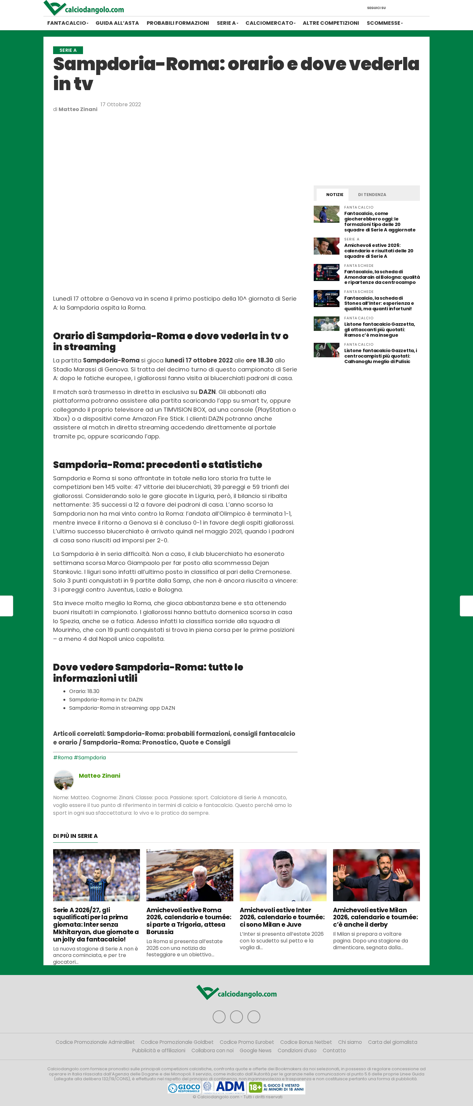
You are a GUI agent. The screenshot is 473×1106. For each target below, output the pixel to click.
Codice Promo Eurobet (247, 1042)
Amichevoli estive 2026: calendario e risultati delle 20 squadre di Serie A (378, 250)
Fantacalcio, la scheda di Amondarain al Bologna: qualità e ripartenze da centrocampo (382, 277)
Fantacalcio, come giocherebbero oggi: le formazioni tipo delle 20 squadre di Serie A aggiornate (380, 221)
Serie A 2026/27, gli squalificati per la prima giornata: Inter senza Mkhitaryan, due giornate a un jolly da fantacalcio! (96, 925)
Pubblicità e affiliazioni (158, 1050)
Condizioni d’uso (297, 1050)
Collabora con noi (212, 1050)
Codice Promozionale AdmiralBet (95, 1042)
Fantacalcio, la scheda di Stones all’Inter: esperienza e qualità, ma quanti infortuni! (379, 303)
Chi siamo (350, 1042)
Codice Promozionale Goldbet (177, 1042)
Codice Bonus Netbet (306, 1042)
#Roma (62, 757)
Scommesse (383, 23)
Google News (256, 1050)
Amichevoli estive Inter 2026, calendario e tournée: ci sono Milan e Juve (282, 917)
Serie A (226, 23)
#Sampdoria (90, 757)
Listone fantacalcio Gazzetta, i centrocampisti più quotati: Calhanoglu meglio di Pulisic (380, 356)
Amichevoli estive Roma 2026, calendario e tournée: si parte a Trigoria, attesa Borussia (188, 921)
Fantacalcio (66, 23)
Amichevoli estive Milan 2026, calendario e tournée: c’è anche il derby (375, 917)
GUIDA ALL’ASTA (117, 23)
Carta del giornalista (392, 1042)
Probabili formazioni (178, 23)
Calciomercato (269, 23)
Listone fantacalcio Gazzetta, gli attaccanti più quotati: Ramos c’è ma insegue (379, 329)
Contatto (334, 1050)
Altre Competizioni (331, 23)
